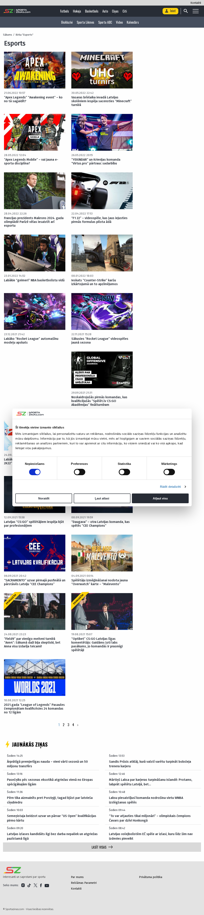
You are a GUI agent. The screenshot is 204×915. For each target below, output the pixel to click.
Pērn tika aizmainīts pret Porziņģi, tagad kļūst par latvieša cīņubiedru (50, 800)
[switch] (79, 472)
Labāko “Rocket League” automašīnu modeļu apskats (31, 340)
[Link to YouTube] (47, 885)
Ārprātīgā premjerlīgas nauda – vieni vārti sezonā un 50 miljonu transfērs (47, 764)
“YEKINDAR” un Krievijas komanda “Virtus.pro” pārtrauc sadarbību (95, 161)
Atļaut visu (160, 498)
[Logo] (17, 11)
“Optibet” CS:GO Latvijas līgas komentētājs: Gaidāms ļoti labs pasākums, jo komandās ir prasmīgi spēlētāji (97, 644)
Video (119, 22)
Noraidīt (43, 498)
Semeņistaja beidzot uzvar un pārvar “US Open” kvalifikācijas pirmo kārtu (51, 818)
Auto (105, 11)
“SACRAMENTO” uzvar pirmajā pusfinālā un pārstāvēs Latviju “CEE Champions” (34, 582)
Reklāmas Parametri (84, 883)
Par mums (77, 877)
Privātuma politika (150, 877)
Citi (125, 11)
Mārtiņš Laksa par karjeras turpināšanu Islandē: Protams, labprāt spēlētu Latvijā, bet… (150, 782)
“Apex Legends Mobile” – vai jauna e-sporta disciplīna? (31, 161)
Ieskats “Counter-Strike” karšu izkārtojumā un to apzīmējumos (94, 282)
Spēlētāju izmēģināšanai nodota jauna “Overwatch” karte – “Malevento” (99, 582)
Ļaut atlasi (102, 498)
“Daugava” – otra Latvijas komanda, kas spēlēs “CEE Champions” (100, 523)
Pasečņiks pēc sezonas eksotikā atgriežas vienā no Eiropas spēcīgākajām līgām (50, 782)
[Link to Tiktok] (29, 885)
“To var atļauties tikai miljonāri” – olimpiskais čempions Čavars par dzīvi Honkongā (150, 818)
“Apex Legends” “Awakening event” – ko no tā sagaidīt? (33, 99)
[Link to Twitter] (35, 885)
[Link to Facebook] (41, 885)
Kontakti (195, 3)
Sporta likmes (85, 22)
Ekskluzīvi (67, 22)
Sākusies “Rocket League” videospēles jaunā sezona (99, 340)
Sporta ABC (105, 22)
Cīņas (115, 11)
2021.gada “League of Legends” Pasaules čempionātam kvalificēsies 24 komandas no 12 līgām (34, 708)
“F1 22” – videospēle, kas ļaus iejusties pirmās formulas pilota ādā (99, 220)
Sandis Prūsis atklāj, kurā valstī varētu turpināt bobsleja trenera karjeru (150, 764)
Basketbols (91, 11)
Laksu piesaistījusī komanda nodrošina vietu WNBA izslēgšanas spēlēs (146, 800)
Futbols (64, 11)
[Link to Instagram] (23, 885)
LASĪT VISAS (99, 847)
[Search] (185, 11)
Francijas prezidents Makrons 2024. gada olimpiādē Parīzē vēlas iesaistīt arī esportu (34, 221)
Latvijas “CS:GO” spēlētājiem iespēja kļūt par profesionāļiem (34, 523)
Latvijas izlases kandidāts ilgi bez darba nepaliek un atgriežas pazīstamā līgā (52, 836)
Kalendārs (133, 22)
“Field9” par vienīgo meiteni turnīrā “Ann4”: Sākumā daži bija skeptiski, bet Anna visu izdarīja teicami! (32, 642)
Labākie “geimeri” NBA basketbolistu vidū (34, 280)
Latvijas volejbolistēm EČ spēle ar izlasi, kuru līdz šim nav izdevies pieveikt (151, 836)
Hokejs (77, 11)
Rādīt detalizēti (170, 486)
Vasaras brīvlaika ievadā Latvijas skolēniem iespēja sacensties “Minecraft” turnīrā (101, 101)
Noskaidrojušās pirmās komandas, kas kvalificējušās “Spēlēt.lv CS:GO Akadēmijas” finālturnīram (99, 401)
